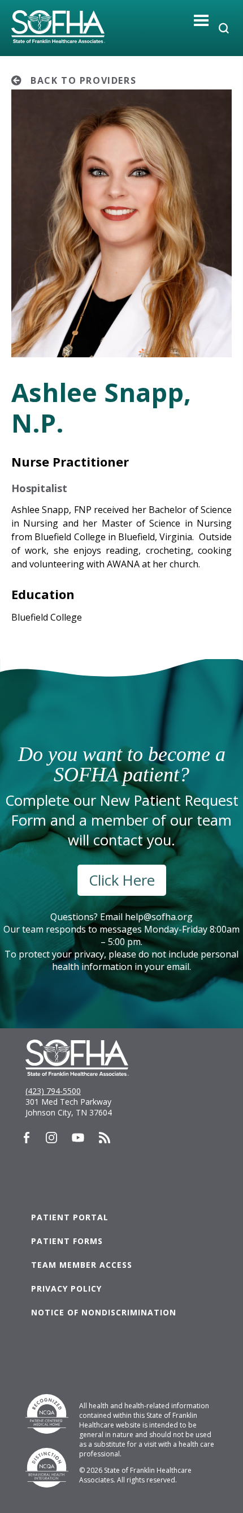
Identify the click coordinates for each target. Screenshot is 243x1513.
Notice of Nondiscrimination (103, 1312)
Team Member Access (81, 1264)
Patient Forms (67, 1241)
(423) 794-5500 (53, 1090)
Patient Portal (70, 1217)
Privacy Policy (66, 1288)
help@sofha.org (159, 917)
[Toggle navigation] (201, 20)
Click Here (122, 880)
